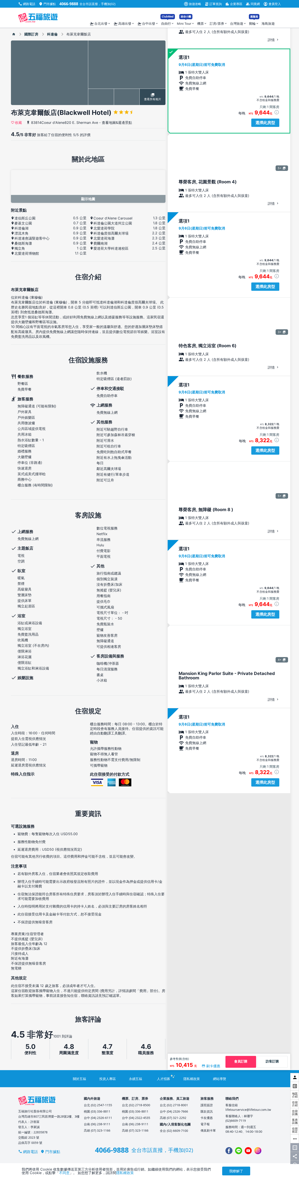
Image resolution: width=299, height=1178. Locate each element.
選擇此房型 (265, 122)
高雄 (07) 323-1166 (97, 1130)
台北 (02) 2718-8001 (174, 1105)
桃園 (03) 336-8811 (97, 1111)
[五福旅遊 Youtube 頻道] (248, 1150)
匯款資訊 (207, 1111)
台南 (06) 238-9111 (97, 1124)
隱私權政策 (191, 1078)
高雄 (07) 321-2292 (173, 1118)
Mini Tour (186, 22)
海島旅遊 (268, 23)
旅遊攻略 (193, 4)
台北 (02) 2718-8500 (136, 1105)
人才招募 (163, 1078)
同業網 (253, 4)
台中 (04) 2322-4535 (136, 1118)
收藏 (18, 122)
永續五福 (135, 1078)
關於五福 (79, 1078)
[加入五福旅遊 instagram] (257, 1150)
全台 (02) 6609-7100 (174, 1131)
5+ (279, 168)
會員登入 (272, 4)
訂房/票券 (218, 23)
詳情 (272, 40)
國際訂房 (31, 34)
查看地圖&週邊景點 (117, 122)
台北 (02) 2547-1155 (98, 1105)
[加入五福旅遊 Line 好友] (238, 1150)
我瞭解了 (236, 1171)
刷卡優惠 (213, 1066)
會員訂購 (240, 1061)
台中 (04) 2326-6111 (98, 1118)
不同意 (64, 1173)
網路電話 (26, 4)
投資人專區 (107, 1078)
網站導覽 (219, 1078)
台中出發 (147, 23)
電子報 (205, 1124)
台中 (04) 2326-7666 (174, 1111)
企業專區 (233, 4)
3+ (279, 332)
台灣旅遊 (238, 23)
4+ (279, 659)
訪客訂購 (272, 1061)
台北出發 (100, 23)
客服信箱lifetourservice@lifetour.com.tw (248, 1107)
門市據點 (47, 4)
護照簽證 (207, 1105)
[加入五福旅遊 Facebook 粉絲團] (228, 1150)
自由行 (167, 22)
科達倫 (52, 34)
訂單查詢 (213, 4)
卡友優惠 (207, 1118)
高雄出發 (124, 23)
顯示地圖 (88, 199)
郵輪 (254, 22)
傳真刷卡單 (208, 1130)
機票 (202, 23)
